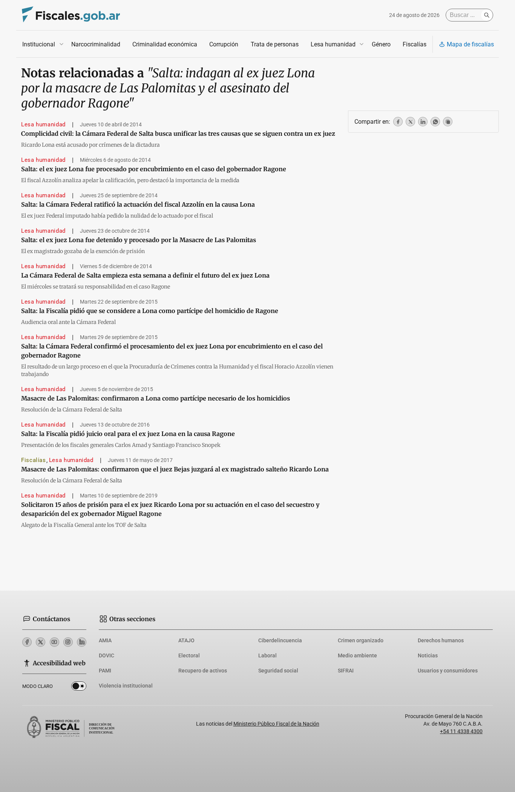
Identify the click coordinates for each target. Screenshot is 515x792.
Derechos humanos (441, 640)
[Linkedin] (81, 642)
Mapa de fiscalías (470, 44)
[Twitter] (40, 642)
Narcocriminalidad (95, 44)
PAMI (105, 671)
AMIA (105, 640)
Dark (79, 687)
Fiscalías (414, 44)
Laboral (267, 655)
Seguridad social (278, 671)
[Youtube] (54, 642)
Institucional (38, 44)
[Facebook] (27, 642)
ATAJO (186, 640)
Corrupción (223, 44)
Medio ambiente (357, 655)
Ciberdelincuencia (280, 640)
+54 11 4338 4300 (461, 731)
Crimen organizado (360, 640)
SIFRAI (346, 671)
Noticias (428, 655)
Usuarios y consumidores (448, 671)
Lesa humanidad (333, 44)
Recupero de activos (202, 671)
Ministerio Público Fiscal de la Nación (276, 724)
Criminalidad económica (164, 44)
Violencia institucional (126, 686)
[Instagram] (68, 642)
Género (381, 44)
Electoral (189, 655)
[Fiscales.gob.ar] (71, 15)
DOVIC (106, 655)
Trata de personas (275, 44)
